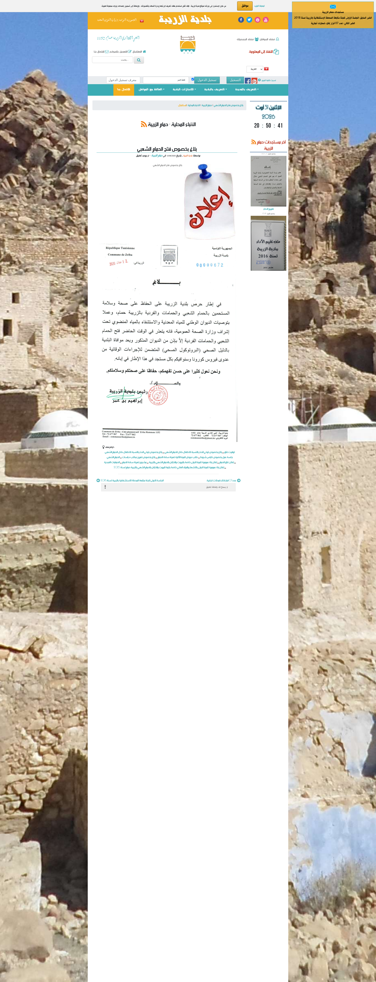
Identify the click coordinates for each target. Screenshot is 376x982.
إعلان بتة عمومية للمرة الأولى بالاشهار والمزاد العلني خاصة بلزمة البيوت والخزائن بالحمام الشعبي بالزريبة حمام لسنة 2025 (169, 467)
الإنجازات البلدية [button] (183, 89)
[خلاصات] (144, 124)
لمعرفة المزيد (259, 6)
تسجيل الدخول (207, 80)
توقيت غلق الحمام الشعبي (268, 236)
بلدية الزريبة (185, 20)
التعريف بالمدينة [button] (245, 89)
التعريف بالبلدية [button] (214, 89)
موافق (245, 6)
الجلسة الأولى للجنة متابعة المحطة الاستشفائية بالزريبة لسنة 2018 (132, 480)
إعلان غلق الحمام (226, 462)
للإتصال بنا (125, 89)
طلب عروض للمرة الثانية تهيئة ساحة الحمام (178, 456)
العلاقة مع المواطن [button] (150, 89)
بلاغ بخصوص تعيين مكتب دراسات (138, 456)
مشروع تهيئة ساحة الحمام (134, 462)
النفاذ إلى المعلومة (261, 51)
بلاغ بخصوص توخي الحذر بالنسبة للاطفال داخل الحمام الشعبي (133, 451)
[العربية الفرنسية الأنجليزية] (255, 70)
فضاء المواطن (267, 39)
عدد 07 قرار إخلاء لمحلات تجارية (221, 480)
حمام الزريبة (156, 155)
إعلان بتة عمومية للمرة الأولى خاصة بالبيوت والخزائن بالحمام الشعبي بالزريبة (183, 462)
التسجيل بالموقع (118, 51)
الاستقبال (137, 51)
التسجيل (235, 80)
